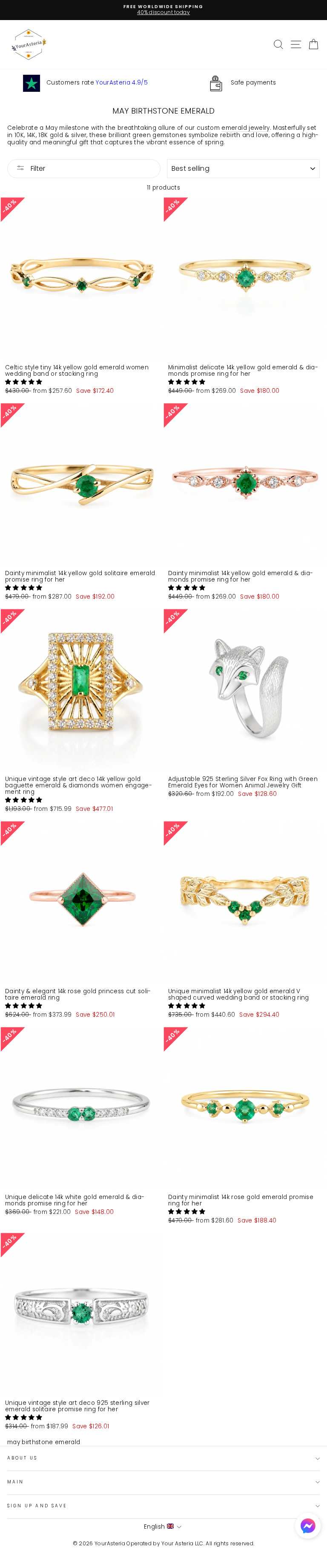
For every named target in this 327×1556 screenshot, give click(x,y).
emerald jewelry (245, 128)
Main (15, 1482)
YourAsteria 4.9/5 (122, 83)
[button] (24, 382)
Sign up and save (37, 1506)
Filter (37, 168)
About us (22, 1458)
